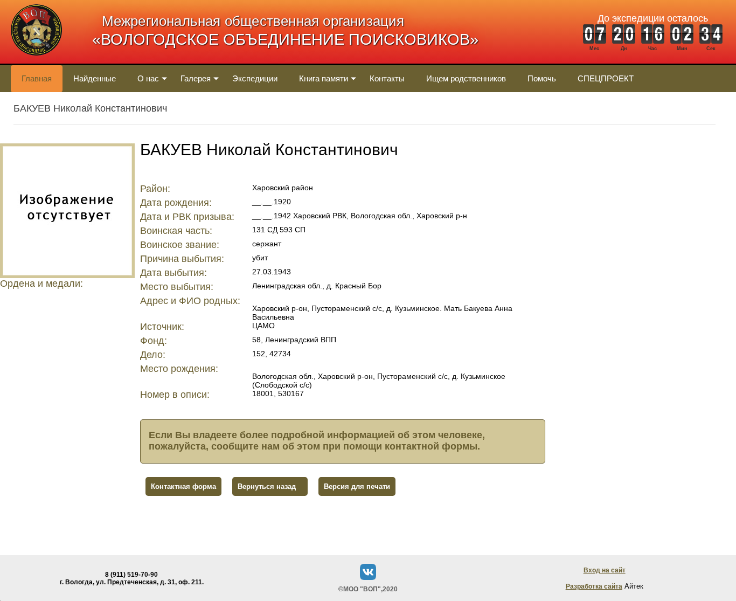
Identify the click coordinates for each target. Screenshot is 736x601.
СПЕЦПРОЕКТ (606, 78)
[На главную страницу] (36, 61)
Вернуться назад (267, 486)
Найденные (94, 78)
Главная (37, 78)
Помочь (541, 78)
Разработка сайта (594, 586)
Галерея (195, 78)
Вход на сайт (605, 570)
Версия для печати (357, 486)
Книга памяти (323, 78)
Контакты (387, 78)
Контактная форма (183, 486)
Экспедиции (254, 78)
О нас (148, 78)
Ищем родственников (466, 78)
